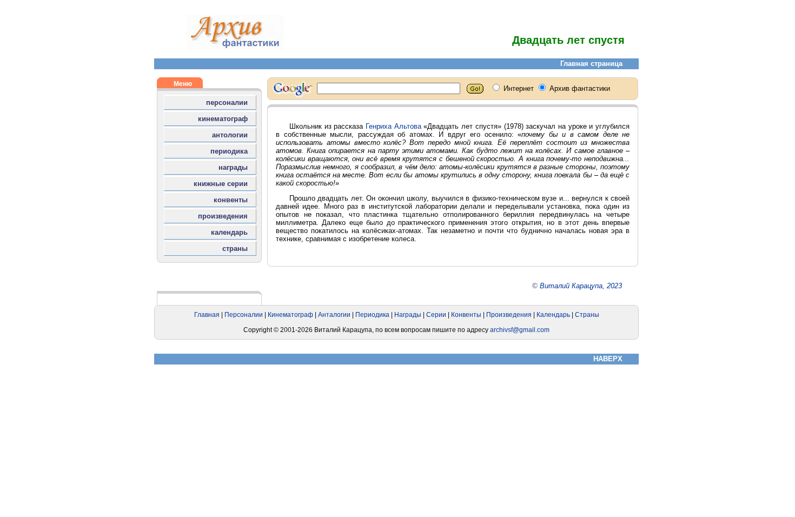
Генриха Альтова (393, 126)
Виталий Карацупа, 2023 (581, 286)
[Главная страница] (235, 47)
